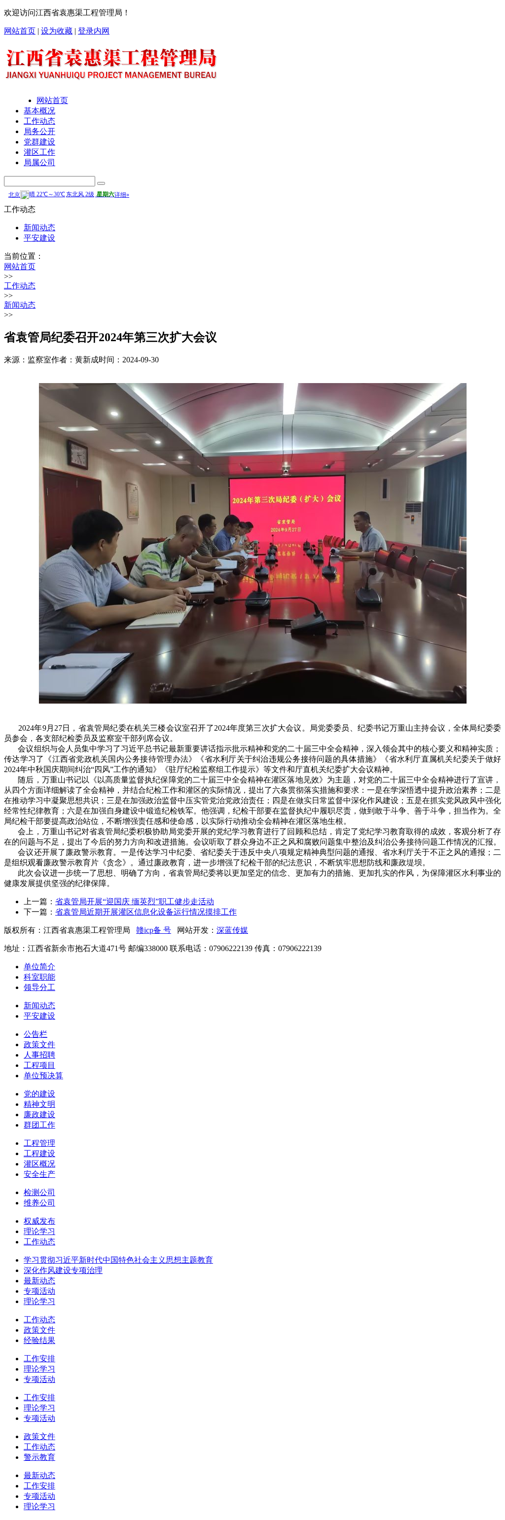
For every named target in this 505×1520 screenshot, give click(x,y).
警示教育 (39, 1457)
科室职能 (39, 977)
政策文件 (39, 1044)
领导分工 (39, 987)
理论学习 (39, 1231)
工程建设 (39, 1153)
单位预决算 (43, 1075)
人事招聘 (39, 1055)
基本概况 (39, 110)
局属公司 (39, 162)
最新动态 (39, 1280)
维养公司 (39, 1203)
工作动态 (39, 121)
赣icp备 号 (153, 930)
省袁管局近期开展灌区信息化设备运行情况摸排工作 (146, 912)
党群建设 (39, 142)
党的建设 (39, 1094)
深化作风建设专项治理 (63, 1270)
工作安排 (39, 1358)
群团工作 (39, 1125)
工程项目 (39, 1065)
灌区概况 (39, 1164)
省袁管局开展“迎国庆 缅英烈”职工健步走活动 (134, 901)
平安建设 (39, 238)
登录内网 (93, 31)
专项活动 (39, 1291)
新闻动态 (39, 227)
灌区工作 (39, 152)
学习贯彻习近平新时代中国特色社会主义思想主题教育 (118, 1260)
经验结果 (39, 1340)
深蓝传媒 (232, 930)
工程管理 (39, 1143)
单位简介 (39, 966)
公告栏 (35, 1034)
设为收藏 (56, 31)
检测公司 (39, 1192)
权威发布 (39, 1221)
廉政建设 (39, 1114)
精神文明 (39, 1104)
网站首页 (20, 31)
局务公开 (39, 131)
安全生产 (39, 1174)
